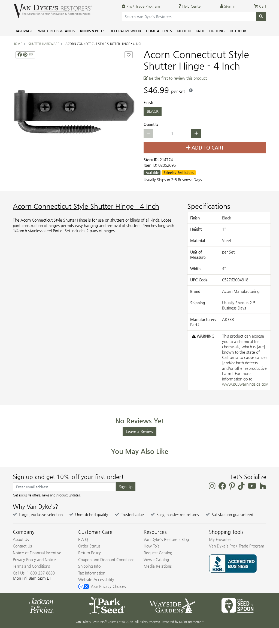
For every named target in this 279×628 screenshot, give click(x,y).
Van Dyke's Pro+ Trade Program (236, 546)
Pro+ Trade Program (142, 6)
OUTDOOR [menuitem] (238, 31)
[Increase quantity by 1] (196, 133)
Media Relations (158, 566)
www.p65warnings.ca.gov (245, 384)
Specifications (208, 206)
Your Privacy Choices (107, 586)
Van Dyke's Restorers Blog (166, 539)
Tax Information (91, 573)
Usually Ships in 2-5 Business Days (173, 179)
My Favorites (220, 539)
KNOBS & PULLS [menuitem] (92, 31)
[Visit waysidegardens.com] (172, 605)
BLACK (153, 111)
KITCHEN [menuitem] (184, 31)
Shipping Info (89, 566)
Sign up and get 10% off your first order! (68, 477)
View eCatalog (156, 559)
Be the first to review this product (177, 78)
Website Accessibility (96, 579)
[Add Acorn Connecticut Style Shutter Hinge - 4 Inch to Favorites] (129, 54)
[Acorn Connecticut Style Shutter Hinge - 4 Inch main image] (74, 110)
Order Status (89, 546)
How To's (151, 546)
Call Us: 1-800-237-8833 (34, 573)
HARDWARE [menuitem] (23, 31)
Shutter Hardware (43, 44)
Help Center (191, 6)
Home (17, 44)
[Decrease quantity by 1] (148, 133)
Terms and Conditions (31, 566)
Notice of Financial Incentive (37, 552)
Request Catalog (158, 552)
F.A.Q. (83, 539)
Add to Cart (207, 147)
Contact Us (22, 546)
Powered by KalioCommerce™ (183, 622)
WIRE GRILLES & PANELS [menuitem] (56, 31)
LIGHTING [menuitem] (217, 31)
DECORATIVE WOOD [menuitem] (125, 31)
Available (152, 172)
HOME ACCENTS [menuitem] (159, 31)
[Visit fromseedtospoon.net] (237, 605)
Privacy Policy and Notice (34, 559)
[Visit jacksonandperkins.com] (41, 605)
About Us (21, 539)
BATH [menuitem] (200, 31)
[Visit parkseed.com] (106, 605)
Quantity (151, 124)
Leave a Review (139, 431)
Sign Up (125, 486)
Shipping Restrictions (179, 172)
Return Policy (89, 552)
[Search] (261, 16)
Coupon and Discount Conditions (106, 559)
